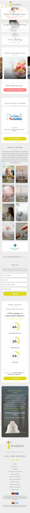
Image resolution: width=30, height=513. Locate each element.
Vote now (15, 378)
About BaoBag (15, 474)
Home (15, 464)
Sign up (15, 294)
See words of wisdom (15, 89)
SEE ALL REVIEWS (15, 138)
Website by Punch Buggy (18, 452)
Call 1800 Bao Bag (15, 456)
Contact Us (15, 466)
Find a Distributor (15, 476)
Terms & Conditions (15, 487)
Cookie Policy (15, 489)
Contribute (15, 469)
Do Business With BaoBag (15, 471)
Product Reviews (15, 484)
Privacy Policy (15, 482)
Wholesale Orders (15, 479)
